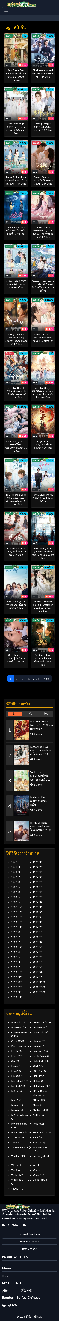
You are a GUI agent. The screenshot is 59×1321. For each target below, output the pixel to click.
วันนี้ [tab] (15, 714)
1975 (35, 872)
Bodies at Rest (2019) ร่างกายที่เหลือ (38, 801)
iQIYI (35, 1066)
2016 (14, 977)
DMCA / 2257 (29, 1249)
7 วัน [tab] (29, 714)
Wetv (14, 1174)
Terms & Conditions (29, 1234)
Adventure (38, 1022)
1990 (14, 912)
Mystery (37, 1109)
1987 (35, 902)
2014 (14, 972)
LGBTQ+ (37, 1071)
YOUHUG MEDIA (20, 1180)
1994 (14, 922)
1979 (35, 882)
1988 (14, 907)
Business (37, 1027)
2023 (35, 992)
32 (37, 678)
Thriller (15, 1156)
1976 (14, 877)
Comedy (37, 1032)
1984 (14, 897)
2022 (14, 992)
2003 (35, 942)
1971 (14, 867)
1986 (14, 902)
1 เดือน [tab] (44, 714)
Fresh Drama (40, 1056)
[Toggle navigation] (6, 10)
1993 (35, 917)
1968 (35, 862)
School (15, 1137)
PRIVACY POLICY (29, 1241)
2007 (35, 952)
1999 (35, 932)
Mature (37, 1081)
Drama (36, 1046)
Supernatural (18, 1147)
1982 (14, 892)
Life (13, 1076)
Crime (14, 1041)
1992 (14, 917)
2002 (14, 942)
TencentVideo (40, 1147)
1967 (14, 862)
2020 (14, 987)
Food (14, 1056)
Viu (34, 1164)
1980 (14, 887)
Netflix (36, 1114)
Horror (14, 1066)
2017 (35, 977)
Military (37, 1099)
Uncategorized (41, 1156)
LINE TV (37, 1076)
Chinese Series (19, 1032)
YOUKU (36, 1180)
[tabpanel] (29, 779)
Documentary (18, 1046)
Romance (38, 1132)
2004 (14, 947)
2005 (35, 947)
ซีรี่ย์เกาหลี (26, 1290)
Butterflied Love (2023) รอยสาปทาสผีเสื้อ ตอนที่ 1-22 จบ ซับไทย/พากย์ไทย (41, 750)
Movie (14, 1104)
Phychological (19, 1123)
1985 (35, 897)
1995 (35, 922)
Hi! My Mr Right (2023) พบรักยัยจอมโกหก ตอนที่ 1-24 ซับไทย (41, 826)
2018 (14, 982)
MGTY (14, 1099)
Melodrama (39, 1086)
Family (14, 1051)
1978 (14, 882)
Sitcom (15, 1142)
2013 (35, 967)
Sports (36, 1142)
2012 (14, 967)
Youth (14, 1188)
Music (36, 1104)
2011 (35, 962)
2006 (14, 952)
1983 (35, 892)
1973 (14, 872)
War (13, 1169)
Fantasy (37, 1051)
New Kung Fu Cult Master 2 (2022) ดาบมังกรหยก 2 (41, 725)
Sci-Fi (35, 1137)
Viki (13, 1164)
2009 (35, 957)
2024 (14, 997)
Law (13, 1071)
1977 (35, 877)
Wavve (36, 1169)
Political (37, 1123)
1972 (35, 867)
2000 (14, 937)
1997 (35, 927)
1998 (14, 932)
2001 (35, 937)
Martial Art (17, 1081)
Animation (16, 1027)
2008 (14, 957)
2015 (35, 972)
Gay (13, 1061)
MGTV (14, 1091)
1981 (35, 887)
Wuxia (36, 1174)
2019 (35, 982)
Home (5, 1276)
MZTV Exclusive (20, 1114)
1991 (35, 912)
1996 (14, 927)
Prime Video (18, 1132)
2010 (14, 962)
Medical (15, 1086)
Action (14, 1022)
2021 (35, 987)
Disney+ (37, 1041)
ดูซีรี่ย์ (5, 1290)
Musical (15, 1109)
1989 (35, 907)
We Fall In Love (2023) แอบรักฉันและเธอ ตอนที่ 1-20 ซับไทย (40, 775)
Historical (38, 1061)
